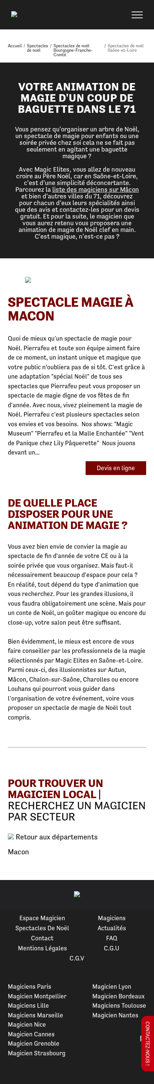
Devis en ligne (116, 468)
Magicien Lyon (111, 986)
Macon (18, 852)
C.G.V (77, 958)
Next (139, 895)
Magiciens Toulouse (119, 1005)
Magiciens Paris (29, 986)
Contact (42, 938)
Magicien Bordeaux (118, 996)
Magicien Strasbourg (36, 1053)
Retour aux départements (56, 837)
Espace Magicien (42, 918)
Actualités (112, 928)
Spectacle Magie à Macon (70, 309)
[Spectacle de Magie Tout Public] (77, 280)
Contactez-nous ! (148, 1043)
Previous (14, 895)
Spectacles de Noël (42, 928)
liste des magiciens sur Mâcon (95, 189)
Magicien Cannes (31, 1034)
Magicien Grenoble (33, 1043)
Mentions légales (42, 948)
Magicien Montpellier (37, 996)
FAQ (111, 938)
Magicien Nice (27, 1024)
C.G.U (111, 948)
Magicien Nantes (115, 1015)
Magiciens (112, 918)
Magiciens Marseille (35, 1015)
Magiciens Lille (28, 1005)
